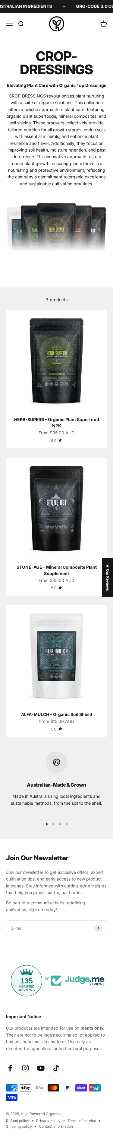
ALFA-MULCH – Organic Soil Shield (56, 714)
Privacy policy (48, 1120)
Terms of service (81, 1120)
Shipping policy (19, 1126)
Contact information (56, 1126)
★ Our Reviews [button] (107, 577)
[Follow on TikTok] (56, 1068)
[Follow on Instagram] (25, 1068)
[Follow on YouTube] (41, 1068)
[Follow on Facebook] (10, 1068)
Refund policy (17, 1120)
